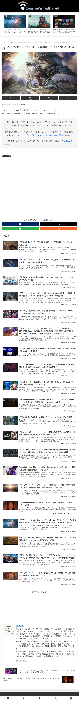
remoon (20, 625)
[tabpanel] (15, 24)
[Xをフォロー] (58, 224)
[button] (68, 98)
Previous (1, 25)
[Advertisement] (39, 172)
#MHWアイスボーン (36, 135)
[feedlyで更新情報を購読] (20, 228)
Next (78, 25)
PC (4, 156)
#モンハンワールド (20, 135)
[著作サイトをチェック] (20, 224)
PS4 (9, 156)
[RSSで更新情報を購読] (58, 228)
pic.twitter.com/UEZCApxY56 (57, 135)
